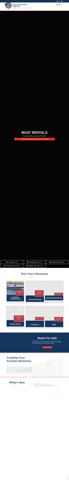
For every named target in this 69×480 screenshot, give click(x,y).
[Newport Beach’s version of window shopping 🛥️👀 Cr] (49, 422)
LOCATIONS (58, 4)
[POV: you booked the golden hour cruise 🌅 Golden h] (49, 398)
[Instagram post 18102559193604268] (49, 437)
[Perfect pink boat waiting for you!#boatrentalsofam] (42, 460)
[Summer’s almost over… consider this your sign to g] (42, 395)
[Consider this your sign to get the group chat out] (57, 391)
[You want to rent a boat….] (42, 411)
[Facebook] (57, 1)
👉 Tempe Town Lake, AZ (12, 265)
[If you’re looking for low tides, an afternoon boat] (49, 466)
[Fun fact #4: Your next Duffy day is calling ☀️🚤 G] (34, 445)
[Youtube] (62, 1)
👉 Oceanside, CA (12, 262)
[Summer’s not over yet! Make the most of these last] (34, 416)
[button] (58, 4)
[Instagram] (59, 1)
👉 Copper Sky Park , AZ (34, 265)
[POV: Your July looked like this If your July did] (57, 439)
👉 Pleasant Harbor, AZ (56, 262)
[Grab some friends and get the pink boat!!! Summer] (34, 392)
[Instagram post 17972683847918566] (42, 437)
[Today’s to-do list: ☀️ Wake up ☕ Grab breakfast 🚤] (34, 464)
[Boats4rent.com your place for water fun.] (57, 411)
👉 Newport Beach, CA (34, 262)
